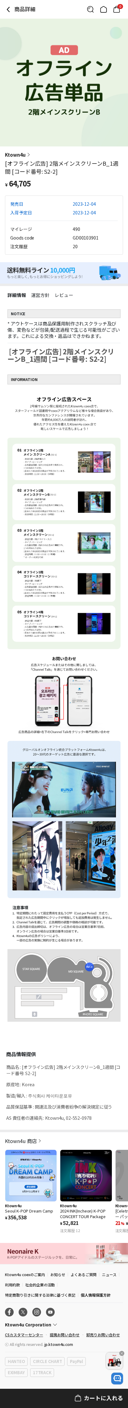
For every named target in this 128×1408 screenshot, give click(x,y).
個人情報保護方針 (96, 1295)
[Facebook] (9, 1312)
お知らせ (57, 1274)
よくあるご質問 (84, 1274)
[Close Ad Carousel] (121, 1353)
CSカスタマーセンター (24, 1334)
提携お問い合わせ (65, 1334)
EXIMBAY (16, 1372)
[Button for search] (90, 9)
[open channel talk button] (117, 1378)
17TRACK (42, 1372)
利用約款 (12, 1284)
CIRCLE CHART (47, 1361)
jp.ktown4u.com (58, 1344)
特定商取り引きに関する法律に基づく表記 (40, 1295)
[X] (23, 1312)
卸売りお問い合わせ (103, 1334)
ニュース (109, 1274)
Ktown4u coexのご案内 (25, 1274)
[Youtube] (50, 1312)
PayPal (76, 1361)
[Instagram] (36, 1312)
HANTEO (16, 1361)
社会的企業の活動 (40, 1284)
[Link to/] (103, 9)
